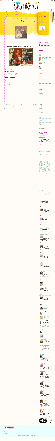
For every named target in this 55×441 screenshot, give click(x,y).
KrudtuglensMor (42, 371)
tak (42, 188)
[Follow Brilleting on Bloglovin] (42, 135)
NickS (30, 435)
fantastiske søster (43, 157)
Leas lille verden (42, 244)
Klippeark (17, 14)
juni (39, 84)
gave (46, 159)
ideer (39, 165)
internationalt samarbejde (45, 167)
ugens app (43, 192)
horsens (44, 163)
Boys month (40, 152)
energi (44, 156)
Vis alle (50, 416)
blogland (41, 150)
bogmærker (49, 151)
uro (39, 193)
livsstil (45, 172)
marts (40, 88)
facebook (49, 156)
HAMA (47, 162)
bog (46, 151)
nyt (47, 176)
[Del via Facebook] (16, 73)
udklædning (46, 191)
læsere (40, 173)
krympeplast (46, 171)
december (40, 92)
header (50, 162)
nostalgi (14, 74)
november (40, 73)
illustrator (40, 166)
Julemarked (45, 168)
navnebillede (44, 175)
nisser (43, 176)
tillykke (17, 74)
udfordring (40, 191)
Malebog (11, 14)
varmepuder (42, 193)
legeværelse (40, 172)
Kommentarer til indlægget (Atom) (14, 106)
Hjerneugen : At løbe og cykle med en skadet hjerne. (46, 373)
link (43, 172)
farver (47, 157)
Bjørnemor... (41, 208)
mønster (40, 175)
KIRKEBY (41, 281)
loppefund (49, 172)
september (40, 96)
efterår (47, 155)
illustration (43, 165)
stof (44, 186)
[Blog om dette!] (15, 73)
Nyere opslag (7, 104)
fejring (12, 74)
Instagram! (40, 52)
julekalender (40, 168)
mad (42, 173)
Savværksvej (42, 399)
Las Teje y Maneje (42, 390)
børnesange (46, 153)
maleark (50, 173)
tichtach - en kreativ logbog (44, 325)
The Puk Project (42, 363)
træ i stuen (45, 190)
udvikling (40, 192)
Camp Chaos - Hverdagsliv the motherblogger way (44, 346)
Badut (41, 226)
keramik (40, 169)
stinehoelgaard (42, 217)
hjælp (42, 163)
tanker (44, 188)
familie (9, 74)
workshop (45, 194)
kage (48, 168)
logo (47, 172)
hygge (47, 163)
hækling (44, 164)
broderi (44, 152)
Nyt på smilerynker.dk (46, 340)
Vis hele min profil (41, 22)
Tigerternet (41, 200)
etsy (46, 156)
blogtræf (44, 151)
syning (40, 188)
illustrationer (48, 165)
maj (39, 77)
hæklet (42, 164)
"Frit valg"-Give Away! (45, 66)
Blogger (35, 435)
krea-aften (46, 170)
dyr (45, 155)
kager (50, 168)
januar (40, 123)
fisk (42, 158)
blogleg (45, 150)
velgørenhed (46, 193)
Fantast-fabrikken (42, 254)
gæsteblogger (40, 162)
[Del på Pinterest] (17, 73)
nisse (41, 176)
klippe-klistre (44, 169)
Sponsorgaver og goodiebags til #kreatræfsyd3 (45, 401)
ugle (45, 192)
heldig (39, 163)
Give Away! (43, 62)
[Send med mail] (14, 73)
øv (39, 195)
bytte (50, 152)
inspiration (49, 166)
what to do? (42, 194)
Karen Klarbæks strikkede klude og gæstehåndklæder (45, 307)
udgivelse (43, 191)
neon (50, 175)
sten (43, 186)
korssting (40, 170)
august (40, 81)
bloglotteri (49, 150)
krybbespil (43, 171)
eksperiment (40, 156)
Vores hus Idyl (42, 381)
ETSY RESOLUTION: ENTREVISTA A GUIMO (46, 392)
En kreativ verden (42, 271)
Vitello (41, 201)
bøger (40, 153)
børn (42, 153)
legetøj (50, 171)
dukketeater (43, 155)
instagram (40, 167)
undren (50, 192)
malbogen (46, 173)
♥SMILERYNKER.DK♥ (43, 339)
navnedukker (47, 175)
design (46, 154)
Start (21, 104)
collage (49, 153)
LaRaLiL (41, 262)
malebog (40, 174)
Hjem (7, 14)
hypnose (50, 163)
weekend (40, 194)
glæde (40, 161)
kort (42, 170)
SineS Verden (42, 354)
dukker (40, 155)
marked (44, 174)
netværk (40, 176)
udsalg (50, 191)
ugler (47, 192)
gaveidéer (49, 159)
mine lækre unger (48, 174)
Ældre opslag (34, 104)
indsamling (43, 166)
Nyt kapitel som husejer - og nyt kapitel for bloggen (46, 236)
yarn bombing (49, 194)
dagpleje (40, 154)
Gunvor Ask (48, 161)
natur (41, 175)
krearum (40, 171)
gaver (40, 160)
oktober (40, 74)
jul (50, 167)
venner (49, 193)
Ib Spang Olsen (49, 164)
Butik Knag (46, 152)
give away (48, 160)
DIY (22, 14)
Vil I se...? (44, 287)
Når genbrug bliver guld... (44, 234)
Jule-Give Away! (44, 58)
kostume (44, 170)
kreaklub (50, 170)
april (39, 78)
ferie (39, 158)
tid (42, 189)
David (44, 154)
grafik (44, 161)
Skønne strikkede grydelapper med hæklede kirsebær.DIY (46, 273)
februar (40, 89)
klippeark (49, 169)
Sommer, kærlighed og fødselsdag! (16, 18)
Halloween (44, 162)
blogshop (40, 151)
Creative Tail (42, 409)
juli (39, 82)
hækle (40, 164)
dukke (50, 154)
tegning (40, 189)
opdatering (49, 176)
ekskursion (49, 155)
